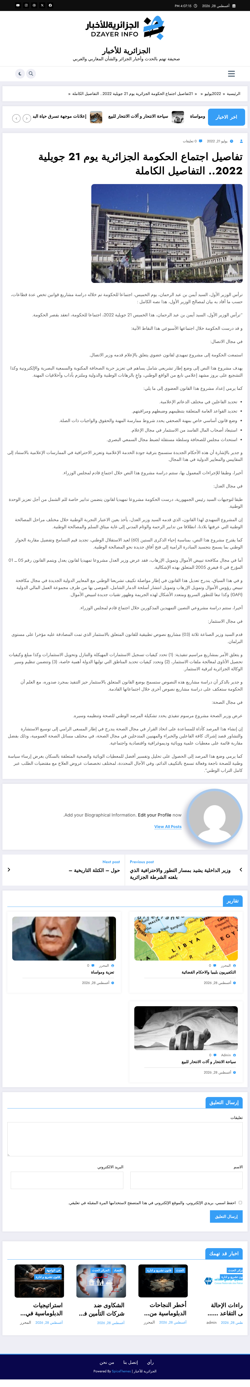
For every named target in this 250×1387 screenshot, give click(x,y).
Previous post (142, 861)
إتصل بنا (130, 1362)
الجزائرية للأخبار (126, 50)
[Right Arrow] (16, 118)
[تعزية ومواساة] (64, 938)
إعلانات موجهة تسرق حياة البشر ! (78, 116)
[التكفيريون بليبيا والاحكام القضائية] (186, 938)
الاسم (238, 1167)
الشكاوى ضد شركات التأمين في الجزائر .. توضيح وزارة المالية (33, 1309)
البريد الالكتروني (110, 1167)
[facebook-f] (50, 5)
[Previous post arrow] (241, 870)
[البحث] (31, 73)
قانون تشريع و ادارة (90, 1270)
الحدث (111, 1270)
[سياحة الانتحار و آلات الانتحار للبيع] (186, 1028)
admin (226, 1055)
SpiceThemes (121, 1371)
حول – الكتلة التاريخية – (94, 870)
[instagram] (26, 5)
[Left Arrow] (27, 118)
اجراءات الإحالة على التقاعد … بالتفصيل (160, 1309)
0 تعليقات (190, 141)
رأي (150, 1362)
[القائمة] (231, 74)
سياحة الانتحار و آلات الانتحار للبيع (161, 116)
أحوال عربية (231, 1270)
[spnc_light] (20, 74)
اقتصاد (49, 1270)
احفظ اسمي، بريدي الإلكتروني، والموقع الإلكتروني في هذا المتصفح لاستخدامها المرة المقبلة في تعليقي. (152, 1203)
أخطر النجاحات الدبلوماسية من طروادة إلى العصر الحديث (95, 1309)
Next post (111, 861)
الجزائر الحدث (32, 1270)
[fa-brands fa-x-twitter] (42, 5)
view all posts (168, 826)
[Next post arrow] (8, 870)
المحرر (226, 965)
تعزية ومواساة (102, 972)
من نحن (107, 1362)
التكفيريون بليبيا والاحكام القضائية (209, 972)
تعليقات (236, 1117)
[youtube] (18, 5)
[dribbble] (34, 5)
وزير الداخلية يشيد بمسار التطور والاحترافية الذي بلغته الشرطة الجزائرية (180, 874)
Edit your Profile (154, 815)
